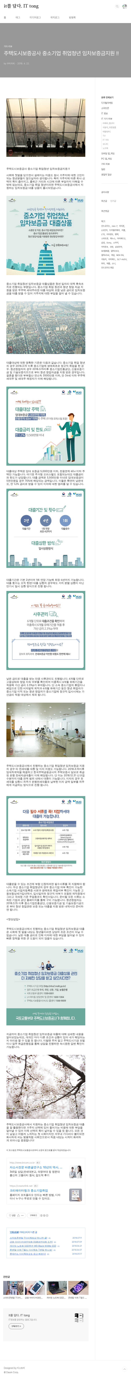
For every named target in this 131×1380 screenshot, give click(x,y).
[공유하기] (18, 1215)
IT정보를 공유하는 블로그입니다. (23, 1319)
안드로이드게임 (107, 267)
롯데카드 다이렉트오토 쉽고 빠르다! (28, 1253)
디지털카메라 (114, 230)
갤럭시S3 (115, 251)
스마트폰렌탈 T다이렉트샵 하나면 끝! (28, 1237)
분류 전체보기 (107, 97)
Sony (109, 242)
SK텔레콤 (105, 251)
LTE (103, 234)
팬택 (116, 234)
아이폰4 (104, 247)
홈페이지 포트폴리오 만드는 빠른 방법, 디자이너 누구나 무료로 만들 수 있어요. (35, 1196)
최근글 (104, 201)
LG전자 (104, 230)
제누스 (112, 238)
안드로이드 (105, 226)
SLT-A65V (122, 259)
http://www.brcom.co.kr (22, 1162)
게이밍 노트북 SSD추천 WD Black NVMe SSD (33, 1245)
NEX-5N (120, 255)
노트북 (105, 148)
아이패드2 (121, 238)
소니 (113, 263)
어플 (123, 230)
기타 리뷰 (14, 1232)
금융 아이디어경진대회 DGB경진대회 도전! (31, 1241)
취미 (103, 263)
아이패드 (111, 259)
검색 (117, 6)
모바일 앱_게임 (107, 153)
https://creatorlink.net (21, 1185)
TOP (124, 1369)
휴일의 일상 (106, 174)
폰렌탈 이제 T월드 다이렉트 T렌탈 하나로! (31, 1249)
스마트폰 (105, 108)
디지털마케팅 (107, 103)
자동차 (104, 259)
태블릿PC (107, 131)
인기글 (113, 201)
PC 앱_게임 (106, 158)
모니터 (105, 144)
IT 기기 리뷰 (106, 118)
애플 (108, 263)
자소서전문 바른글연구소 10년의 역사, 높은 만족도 (36, 1167)
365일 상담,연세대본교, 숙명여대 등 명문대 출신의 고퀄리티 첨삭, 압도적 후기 (35, 1173)
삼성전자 (118, 247)
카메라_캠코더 (108, 123)
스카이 (115, 242)
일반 (103, 169)
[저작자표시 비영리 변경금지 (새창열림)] (44, 1215)
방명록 (72, 17)
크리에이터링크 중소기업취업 (29, 1190)
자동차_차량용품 (109, 127)
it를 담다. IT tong (21, 6)
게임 (113, 255)
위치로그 (54, 17)
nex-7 (114, 226)
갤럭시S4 (105, 255)
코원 (111, 247)
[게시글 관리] (22, 1215)
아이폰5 (110, 234)
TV (104, 136)
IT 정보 (104, 113)
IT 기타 (106, 140)
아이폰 (121, 226)
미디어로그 (35, 17)
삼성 (103, 242)
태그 (18, 17)
